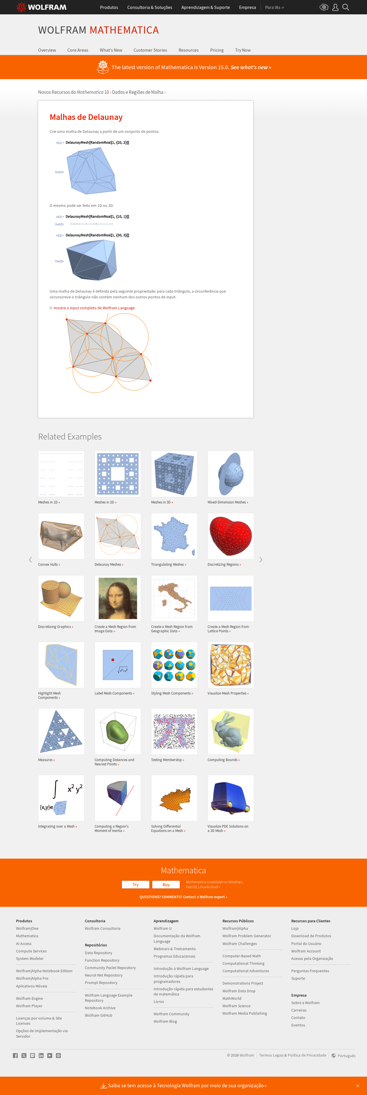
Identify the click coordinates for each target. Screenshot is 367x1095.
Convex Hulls (49, 564)
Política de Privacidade (307, 1055)
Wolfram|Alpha (235, 928)
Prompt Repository (101, 982)
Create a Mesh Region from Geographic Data (172, 628)
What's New (111, 50)
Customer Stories (150, 50)
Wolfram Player (29, 1005)
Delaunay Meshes (109, 564)
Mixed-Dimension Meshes (228, 502)
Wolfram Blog (165, 1021)
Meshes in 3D (162, 502)
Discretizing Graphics (55, 626)
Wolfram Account (306, 951)
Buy (166, 884)
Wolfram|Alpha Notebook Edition (44, 970)
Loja (294, 928)
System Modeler (30, 958)
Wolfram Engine (29, 998)
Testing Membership (167, 759)
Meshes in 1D (49, 502)
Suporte (298, 978)
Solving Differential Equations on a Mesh (168, 828)
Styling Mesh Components (172, 693)
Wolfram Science (236, 1005)
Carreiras (299, 1010)
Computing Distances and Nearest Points (114, 761)
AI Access (24, 943)
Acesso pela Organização (312, 958)
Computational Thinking (243, 963)
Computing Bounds (224, 759)
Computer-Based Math (241, 955)
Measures (46, 759)
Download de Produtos (311, 935)
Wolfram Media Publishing (244, 1013)
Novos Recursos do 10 (73, 92)
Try (135, 884)
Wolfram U (163, 928)
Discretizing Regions (224, 564)
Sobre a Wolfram (305, 1002)
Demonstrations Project (242, 983)
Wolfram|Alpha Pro (32, 978)
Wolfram (98, 29)
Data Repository (98, 952)
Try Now (243, 50)
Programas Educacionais (174, 956)
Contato (298, 1017)
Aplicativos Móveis (31, 986)
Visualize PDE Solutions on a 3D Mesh (228, 828)
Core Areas (77, 50)
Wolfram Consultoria (102, 928)
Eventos (298, 1025)
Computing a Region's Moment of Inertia (111, 828)
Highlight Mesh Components (49, 695)
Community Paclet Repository (110, 967)
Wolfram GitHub (98, 1015)
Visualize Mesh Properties (228, 693)
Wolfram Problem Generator (246, 935)
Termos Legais (271, 1055)
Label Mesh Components (114, 693)
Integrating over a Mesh (57, 826)
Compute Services (31, 951)
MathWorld (231, 998)
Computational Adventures (245, 970)
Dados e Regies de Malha (137, 92)
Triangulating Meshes (168, 564)
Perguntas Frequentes (310, 970)
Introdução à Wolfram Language (181, 968)
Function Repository (102, 960)
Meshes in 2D (106, 502)
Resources (189, 50)
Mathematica (27, 935)
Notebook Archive (100, 1007)
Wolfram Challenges (239, 943)
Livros (159, 1001)
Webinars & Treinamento (175, 948)
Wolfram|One (27, 928)
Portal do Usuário (306, 943)
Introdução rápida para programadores (173, 978)
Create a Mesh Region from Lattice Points (228, 628)
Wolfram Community (172, 1013)
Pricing (217, 50)
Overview (47, 50)
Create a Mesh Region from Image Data (115, 628)
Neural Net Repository (104, 975)
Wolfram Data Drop (238, 990)
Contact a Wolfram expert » (205, 896)
